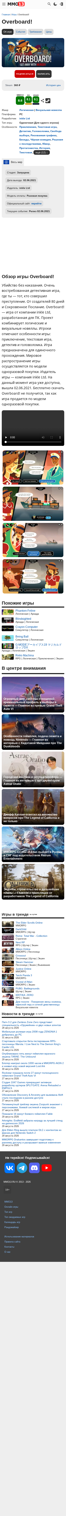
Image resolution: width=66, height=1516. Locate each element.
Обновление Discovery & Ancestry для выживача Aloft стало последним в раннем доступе (32, 1096)
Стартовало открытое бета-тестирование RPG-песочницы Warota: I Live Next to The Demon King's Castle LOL (31, 1044)
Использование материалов (19, 1236)
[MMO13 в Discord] (34, 1169)
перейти (36, 203)
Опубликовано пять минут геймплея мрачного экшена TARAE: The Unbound (28, 1055)
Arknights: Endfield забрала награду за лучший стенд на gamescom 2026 (32, 1122)
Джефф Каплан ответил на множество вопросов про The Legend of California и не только (31, 818)
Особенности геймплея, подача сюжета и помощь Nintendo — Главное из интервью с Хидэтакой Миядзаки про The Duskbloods (33, 741)
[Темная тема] (55, 4)
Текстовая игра (47, 126)
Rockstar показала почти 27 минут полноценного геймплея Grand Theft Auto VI (30, 1074)
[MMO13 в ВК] (9, 1169)
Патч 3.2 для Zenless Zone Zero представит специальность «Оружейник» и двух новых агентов (31, 1024)
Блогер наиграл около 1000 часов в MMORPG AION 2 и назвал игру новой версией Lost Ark (33, 1065)
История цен (53, 85)
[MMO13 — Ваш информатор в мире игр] (16, 4)
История (44, 148)
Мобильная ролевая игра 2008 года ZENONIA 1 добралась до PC (29, 1033)
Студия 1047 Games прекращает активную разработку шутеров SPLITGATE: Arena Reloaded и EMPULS (31, 1085)
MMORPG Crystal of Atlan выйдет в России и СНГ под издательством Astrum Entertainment (33, 855)
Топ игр (8, 1212)
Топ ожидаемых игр (14, 1217)
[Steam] (47, 100)
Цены (49, 31)
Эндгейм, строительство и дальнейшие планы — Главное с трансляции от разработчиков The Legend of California (31, 892)
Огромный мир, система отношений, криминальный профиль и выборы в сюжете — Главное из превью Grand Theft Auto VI (33, 704)
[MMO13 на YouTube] (46, 1169)
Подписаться (24, 74)
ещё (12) (41, 152)
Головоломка (40, 131)
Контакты (9, 1246)
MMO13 (8, 1201)
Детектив (25, 131)
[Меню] (4, 4)
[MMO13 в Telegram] (22, 1169)
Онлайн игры (11, 1207)
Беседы (24, 139)
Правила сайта (12, 1241)
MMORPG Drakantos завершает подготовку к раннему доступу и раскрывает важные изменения (31, 1141)
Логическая (26, 110)
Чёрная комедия (40, 139)
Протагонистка (28, 148)
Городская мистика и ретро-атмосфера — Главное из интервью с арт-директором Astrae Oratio (33, 780)
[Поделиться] (42, 100)
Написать (44, 74)
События (20, 31)
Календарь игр (12, 1222)
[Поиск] (49, 4)
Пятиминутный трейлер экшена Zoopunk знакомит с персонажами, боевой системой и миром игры (32, 1106)
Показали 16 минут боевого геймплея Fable (27, 1113)
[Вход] (61, 4)
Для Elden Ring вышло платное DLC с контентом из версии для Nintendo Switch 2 (31, 1131)
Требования (35, 31)
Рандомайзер (11, 1227)
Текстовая (25, 152)
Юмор (46, 143)
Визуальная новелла (49, 110)
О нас (7, 1252)
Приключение (27, 126)
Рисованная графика (43, 135)
